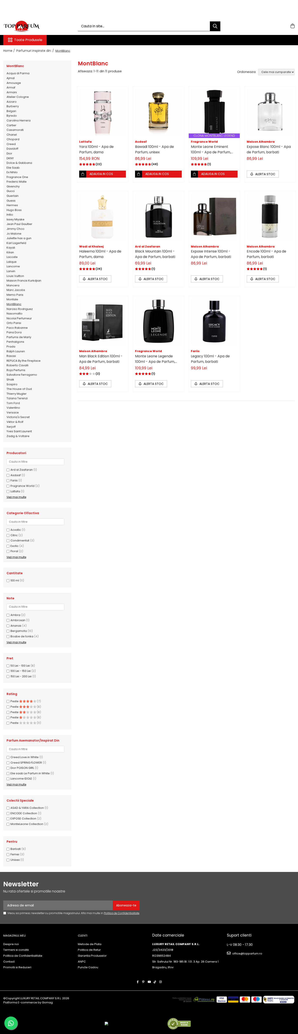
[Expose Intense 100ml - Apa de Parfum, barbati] (214, 216)
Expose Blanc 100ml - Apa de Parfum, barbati (269, 149)
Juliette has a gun (19, 238)
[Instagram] (160, 982)
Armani (12, 92)
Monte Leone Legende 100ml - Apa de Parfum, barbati (155, 359)
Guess (11, 201)
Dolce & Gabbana (19, 163)
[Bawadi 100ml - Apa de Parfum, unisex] (158, 112)
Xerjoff (11, 427)
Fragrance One (17, 177)
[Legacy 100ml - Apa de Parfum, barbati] (214, 321)
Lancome (13, 266)
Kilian (10, 252)
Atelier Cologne (18, 97)
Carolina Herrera (19, 120)
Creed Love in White (24, 757)
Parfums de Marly (19, 337)
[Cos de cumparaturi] (292, 26)
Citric (14, 535)
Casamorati (15, 130)
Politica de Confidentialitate (121, 913)
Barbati (15, 849)
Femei (14, 854)
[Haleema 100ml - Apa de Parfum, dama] (102, 216)
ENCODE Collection (23, 813)
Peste (14, 701)
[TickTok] (154, 982)
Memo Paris (15, 295)
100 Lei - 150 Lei (20, 671)
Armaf (11, 87)
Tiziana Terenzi (17, 398)
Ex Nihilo (12, 172)
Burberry (13, 106)
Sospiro (12, 384)
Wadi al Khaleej (91, 246)
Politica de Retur (89, 950)
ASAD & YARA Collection (27, 808)
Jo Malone (14, 234)
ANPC (82, 962)
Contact (9, 962)
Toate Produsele (28, 40)
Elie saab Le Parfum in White (30, 773)
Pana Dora (14, 332)
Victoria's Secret (18, 417)
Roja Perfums (16, 370)
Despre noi (11, 944)
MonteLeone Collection (26, 824)
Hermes (12, 205)
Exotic (14, 546)
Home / (9, 50)
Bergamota (18, 631)
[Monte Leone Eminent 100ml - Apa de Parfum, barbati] (214, 112)
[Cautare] (215, 26)
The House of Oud (19, 389)
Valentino (13, 408)
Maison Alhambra (261, 142)
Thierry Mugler (17, 394)
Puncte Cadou (88, 967)
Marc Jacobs (16, 290)
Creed (11, 144)
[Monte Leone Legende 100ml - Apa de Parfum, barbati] (158, 321)
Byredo (12, 116)
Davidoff (12, 149)
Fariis (14, 480)
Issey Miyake (15, 219)
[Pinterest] (143, 982)
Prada (11, 346)
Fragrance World (22, 486)
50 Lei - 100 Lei (20, 666)
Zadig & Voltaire (18, 436)
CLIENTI (82, 936)
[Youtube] (149, 982)
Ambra (15, 615)
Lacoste (12, 257)
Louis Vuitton (15, 276)
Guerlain (13, 196)
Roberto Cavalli (17, 365)
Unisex (15, 860)
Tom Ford (13, 403)
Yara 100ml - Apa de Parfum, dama (96, 149)
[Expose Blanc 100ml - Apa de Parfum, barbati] (270, 112)
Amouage (14, 83)
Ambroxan (17, 620)
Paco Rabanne (17, 328)
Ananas (15, 626)
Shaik (10, 379)
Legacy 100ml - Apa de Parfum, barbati (210, 359)
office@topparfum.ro (247, 953)
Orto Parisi (14, 323)
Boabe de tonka (21, 636)
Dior (9, 153)
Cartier (11, 125)
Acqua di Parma (18, 73)
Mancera (13, 285)
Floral (14, 551)
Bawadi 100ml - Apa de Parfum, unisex (154, 149)
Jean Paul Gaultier (19, 224)
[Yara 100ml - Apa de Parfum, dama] (102, 112)
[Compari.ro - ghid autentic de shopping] (179, 1024)
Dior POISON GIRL (22, 768)
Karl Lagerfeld (16, 243)
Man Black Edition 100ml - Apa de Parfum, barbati (101, 359)
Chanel (12, 135)
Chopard (13, 139)
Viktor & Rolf (15, 422)
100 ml (14, 580)
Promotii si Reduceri (17, 967)
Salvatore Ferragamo (22, 375)
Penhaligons (15, 342)
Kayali (11, 248)
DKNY (10, 158)
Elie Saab (13, 168)
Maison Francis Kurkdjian (24, 280)
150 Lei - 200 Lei (21, 676)
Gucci (11, 191)
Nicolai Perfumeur (19, 318)
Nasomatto (14, 313)
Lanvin (11, 271)
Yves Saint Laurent (19, 431)
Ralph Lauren (16, 351)
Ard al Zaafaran (21, 470)
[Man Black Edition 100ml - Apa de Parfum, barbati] (102, 321)
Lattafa (15, 491)
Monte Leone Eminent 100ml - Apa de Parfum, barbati (211, 149)
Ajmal (11, 78)
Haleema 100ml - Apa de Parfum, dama (100, 254)
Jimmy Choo (15, 229)
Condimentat (19, 540)
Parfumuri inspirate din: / (35, 50)
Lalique (12, 262)
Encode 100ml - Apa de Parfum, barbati (266, 254)
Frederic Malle (17, 182)
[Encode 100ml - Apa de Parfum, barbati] (270, 216)
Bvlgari (11, 111)
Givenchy (13, 186)
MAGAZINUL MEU (14, 936)
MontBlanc (14, 304)
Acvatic (15, 530)
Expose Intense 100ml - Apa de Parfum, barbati (211, 254)
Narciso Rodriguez (20, 309)
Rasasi (11, 356)
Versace (13, 412)
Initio (10, 215)
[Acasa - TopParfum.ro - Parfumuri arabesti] (25, 26)
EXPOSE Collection (23, 818)
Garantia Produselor (92, 956)
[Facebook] (137, 982)
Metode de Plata (89, 944)
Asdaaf (15, 475)
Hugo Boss (14, 210)
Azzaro (12, 102)
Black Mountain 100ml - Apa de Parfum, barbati (155, 254)
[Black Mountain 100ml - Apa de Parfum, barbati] (158, 216)
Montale (12, 299)
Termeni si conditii (16, 950)
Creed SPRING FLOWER (26, 763)
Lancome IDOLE (21, 778)
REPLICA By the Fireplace (24, 361)
